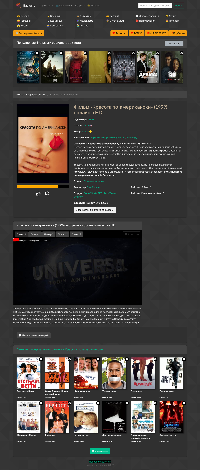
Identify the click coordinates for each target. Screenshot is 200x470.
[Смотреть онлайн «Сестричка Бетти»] (28, 373)
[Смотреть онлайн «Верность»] (57, 417)
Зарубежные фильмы (102, 137)
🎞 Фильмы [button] (45, 5)
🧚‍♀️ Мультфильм (115, 20)
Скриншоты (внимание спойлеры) (95, 209)
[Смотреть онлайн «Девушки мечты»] (171, 417)
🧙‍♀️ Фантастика (55, 25)
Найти (178, 5)
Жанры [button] (79, 5)
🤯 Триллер (172, 20)
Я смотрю (133, 234)
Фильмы (120, 137)
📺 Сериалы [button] (63, 5)
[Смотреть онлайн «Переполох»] (143, 373)
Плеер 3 (48, 234)
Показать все (174, 43)
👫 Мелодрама (84, 20)
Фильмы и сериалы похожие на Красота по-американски (60, 349)
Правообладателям (100, 461)
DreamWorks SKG (92, 193)
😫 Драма (170, 16)
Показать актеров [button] (94, 181)
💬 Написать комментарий (34, 335)
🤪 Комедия (23, 20)
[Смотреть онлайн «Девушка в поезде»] (114, 417)
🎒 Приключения (145, 20)
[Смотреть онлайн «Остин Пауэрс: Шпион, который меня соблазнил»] (57, 373)
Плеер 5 (76, 234)
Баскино (29, 5)
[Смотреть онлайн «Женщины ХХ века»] (28, 417)
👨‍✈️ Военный (53, 16)
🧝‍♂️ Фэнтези (82, 25)
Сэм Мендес (94, 187)
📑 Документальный (146, 16)
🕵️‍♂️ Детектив (83, 16)
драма (85, 131)
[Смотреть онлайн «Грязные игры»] (171, 373)
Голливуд (131, 137)
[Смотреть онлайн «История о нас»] (86, 417)
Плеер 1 (21, 234)
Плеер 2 (35, 234)
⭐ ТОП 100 (93, 5)
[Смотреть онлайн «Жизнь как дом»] (86, 373)
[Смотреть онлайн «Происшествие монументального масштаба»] (143, 417)
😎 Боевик (23, 16)
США (86, 125)
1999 (91, 119)
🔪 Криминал (54, 20)
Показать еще (100, 451)
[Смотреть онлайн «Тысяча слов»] (114, 373)
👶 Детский (112, 16)
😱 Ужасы (22, 25)
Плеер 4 (62, 234)
